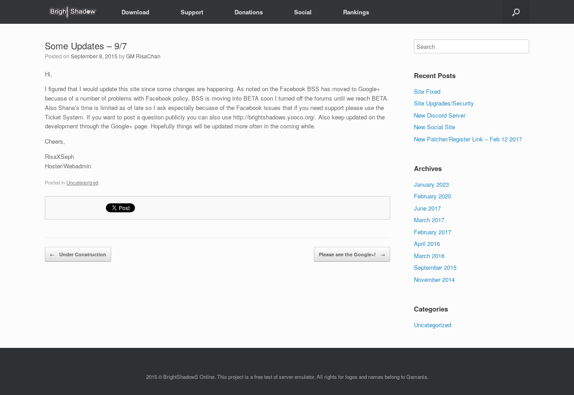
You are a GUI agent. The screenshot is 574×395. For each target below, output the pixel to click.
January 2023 (431, 184)
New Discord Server (439, 115)
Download (135, 12)
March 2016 (429, 255)
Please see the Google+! (352, 254)
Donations (249, 12)
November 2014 (434, 279)
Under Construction (78, 254)
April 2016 (427, 243)
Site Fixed (427, 91)
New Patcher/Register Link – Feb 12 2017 (468, 139)
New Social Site (434, 127)
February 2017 (432, 232)
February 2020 (432, 196)
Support (192, 12)
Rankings (356, 12)
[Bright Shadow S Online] (72, 12)
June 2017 (427, 208)
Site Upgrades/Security (444, 103)
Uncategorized (82, 182)
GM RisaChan (143, 56)
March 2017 (429, 219)
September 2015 (435, 267)
